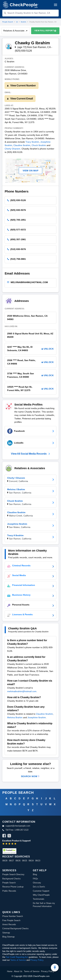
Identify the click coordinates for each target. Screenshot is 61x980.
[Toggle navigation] (55, 5)
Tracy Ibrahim (32, 142)
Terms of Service (18, 960)
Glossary (37, 883)
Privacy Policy (36, 960)
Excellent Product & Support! (16, 841)
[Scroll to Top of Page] (55, 967)
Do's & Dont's (39, 887)
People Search (7, 22)
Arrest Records (9, 924)
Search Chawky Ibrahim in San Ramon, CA (28, 13)
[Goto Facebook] (4, 836)
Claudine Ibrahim (21, 145)
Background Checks (11, 878)
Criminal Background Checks (15, 928)
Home (9, 971)
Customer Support (41, 891)
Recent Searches (16, 856)
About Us (18, 971)
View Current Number (23, 85)
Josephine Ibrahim (37, 717)
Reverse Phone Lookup (12, 887)
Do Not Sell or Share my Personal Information (44, 904)
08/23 (37, 860)
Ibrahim (23, 22)
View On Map (30, 170)
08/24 (31, 860)
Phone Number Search (12, 916)
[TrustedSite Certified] (9, 851)
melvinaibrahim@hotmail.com (21, 691)
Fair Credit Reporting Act (17, 957)
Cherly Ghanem (12, 148)
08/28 (4, 860)
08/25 (24, 860)
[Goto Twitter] (9, 836)
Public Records (9, 891)
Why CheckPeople (41, 895)
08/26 (17, 860)
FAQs (35, 878)
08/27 (11, 860)
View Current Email (21, 98)
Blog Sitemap (8, 937)
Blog (35, 874)
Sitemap (6, 933)
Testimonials (38, 899)
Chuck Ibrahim (39, 145)
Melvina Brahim (15, 717)
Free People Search (11, 920)
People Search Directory (13, 874)
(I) (17, 22)
